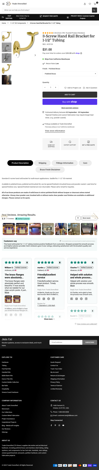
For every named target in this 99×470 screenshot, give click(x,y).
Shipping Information (57, 379)
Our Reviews (6, 429)
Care (85, 163)
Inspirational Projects (9, 422)
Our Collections (7, 412)
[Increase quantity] (56, 87)
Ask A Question (91, 88)
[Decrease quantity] (45, 87)
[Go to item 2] (22, 229)
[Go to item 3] (35, 229)
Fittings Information (64, 163)
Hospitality (5, 389)
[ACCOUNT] (85, 3)
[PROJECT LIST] (90, 3)
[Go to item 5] (61, 229)
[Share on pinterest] (15, 315)
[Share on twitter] (11, 315)
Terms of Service (56, 385)
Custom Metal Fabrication (10, 415)
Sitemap (4, 432)
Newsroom (5, 409)
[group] (26, 45)
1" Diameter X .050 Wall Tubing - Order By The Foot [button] (46, 305)
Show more (48, 319)
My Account (54, 372)
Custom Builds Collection (10, 382)
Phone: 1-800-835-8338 (61, 412)
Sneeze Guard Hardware (10, 392)
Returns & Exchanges (57, 375)
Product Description (20, 163)
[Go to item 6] (74, 229)
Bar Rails (5, 385)
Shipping (42, 163)
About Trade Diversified (10, 405)
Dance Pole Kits (7, 379)
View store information (55, 131)
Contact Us (54, 365)
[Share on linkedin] (20, 315)
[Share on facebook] (6, 315)
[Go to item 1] (9, 229)
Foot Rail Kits (6, 369)
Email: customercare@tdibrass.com (65, 415)
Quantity (45, 82)
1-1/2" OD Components (18, 23)
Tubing (4, 365)
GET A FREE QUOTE (88, 145)
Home (4, 23)
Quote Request (55, 362)
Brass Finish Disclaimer (50, 169)
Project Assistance (8, 419)
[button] (3, 3)
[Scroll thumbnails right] (94, 229)
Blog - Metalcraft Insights (10, 425)
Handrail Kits (6, 372)
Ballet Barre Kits (7, 375)
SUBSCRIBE (89, 342)
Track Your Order (56, 369)
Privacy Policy (55, 382)
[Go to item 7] (87, 229)
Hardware (5, 362)
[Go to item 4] (48, 229)
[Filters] (78, 218)
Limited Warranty (56, 389)
